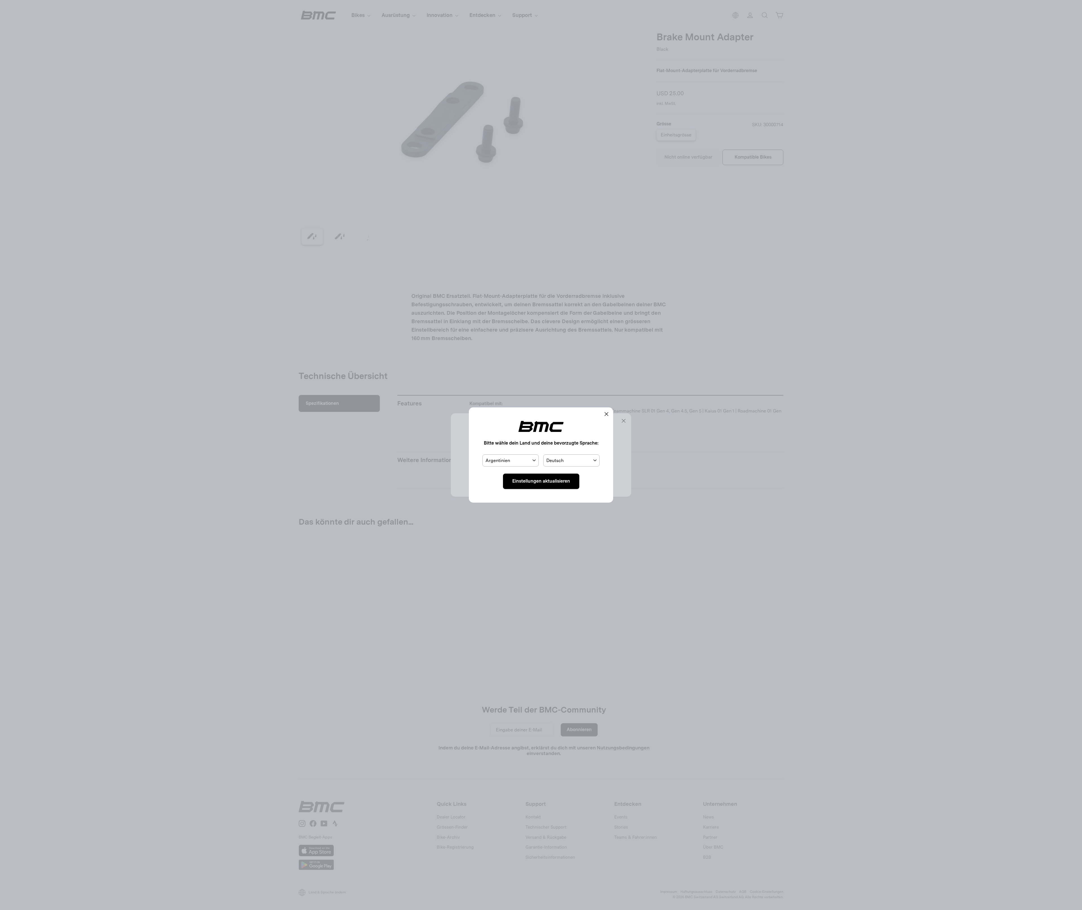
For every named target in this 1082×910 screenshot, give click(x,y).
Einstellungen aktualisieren (541, 481)
